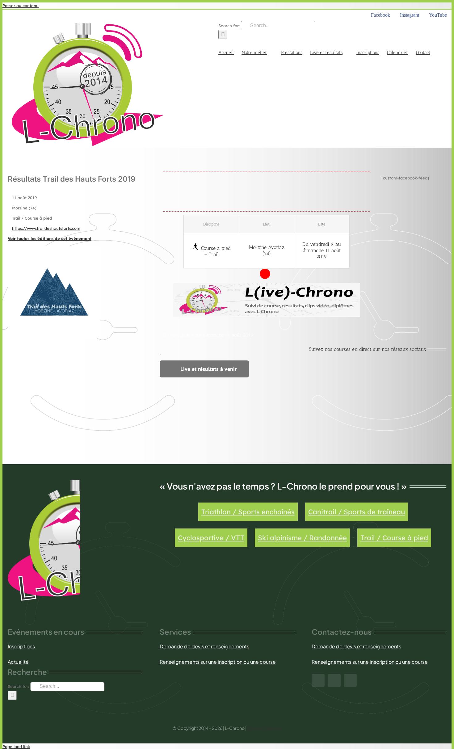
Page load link (16, 746)
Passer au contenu (20, 5)
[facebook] (318, 680)
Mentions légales (264, 728)
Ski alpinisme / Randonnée (302, 537)
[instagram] (334, 680)
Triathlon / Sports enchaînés (248, 511)
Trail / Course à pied (394, 537)
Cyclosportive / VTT (211, 537)
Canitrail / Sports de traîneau (356, 511)
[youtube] (350, 680)
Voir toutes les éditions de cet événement (49, 238)
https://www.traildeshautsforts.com (46, 228)
